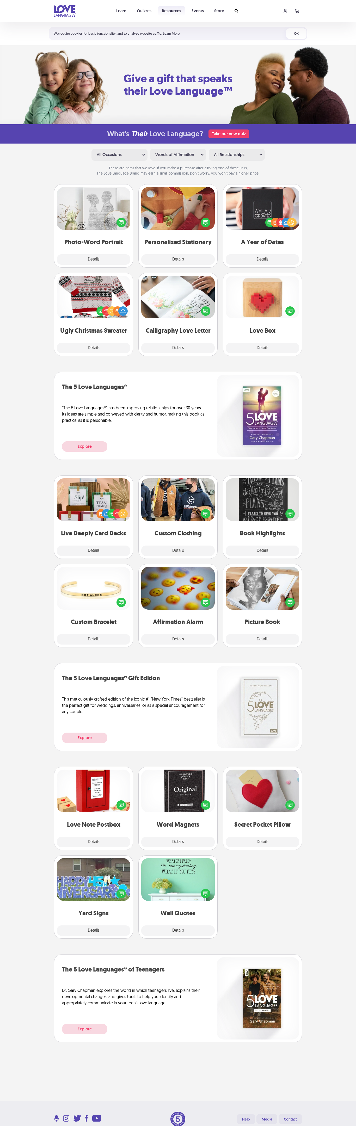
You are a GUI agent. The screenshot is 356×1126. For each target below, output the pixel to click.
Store (219, 11)
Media (267, 1119)
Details (94, 259)
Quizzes (144, 11)
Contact (290, 1119)
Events (198, 11)
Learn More (171, 33)
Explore (85, 446)
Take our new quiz (229, 134)
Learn (121, 11)
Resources (171, 11)
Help (246, 1119)
